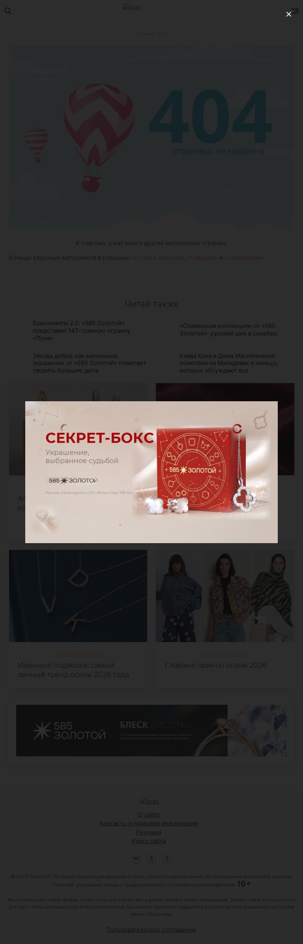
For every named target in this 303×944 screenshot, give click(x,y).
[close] (288, 14)
